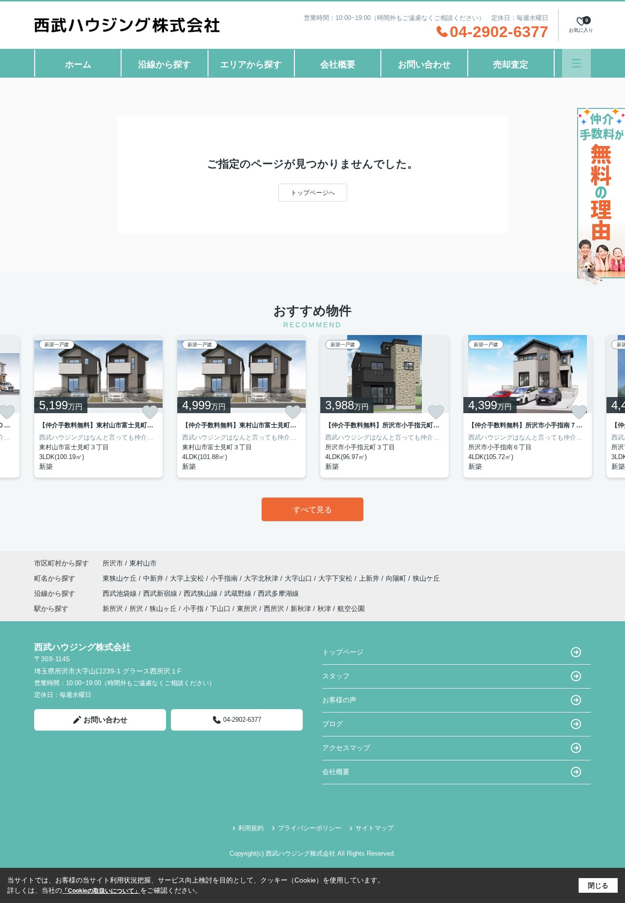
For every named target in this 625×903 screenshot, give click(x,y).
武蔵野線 (238, 593)
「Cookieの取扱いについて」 (101, 890)
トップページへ (313, 192)
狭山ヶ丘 (163, 608)
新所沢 (113, 608)
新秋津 (301, 608)
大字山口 (299, 578)
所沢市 (113, 563)
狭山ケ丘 (426, 578)
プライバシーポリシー (309, 828)
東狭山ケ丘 (121, 578)
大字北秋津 (262, 578)
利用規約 (251, 828)
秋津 (324, 608)
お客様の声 (339, 700)
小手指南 (225, 578)
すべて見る (312, 509)
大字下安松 (336, 578)
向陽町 (397, 578)
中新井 (154, 578)
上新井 (370, 578)
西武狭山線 (202, 593)
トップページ (342, 652)
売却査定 (510, 64)
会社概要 (337, 64)
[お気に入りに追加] (150, 412)
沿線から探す (164, 64)
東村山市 (143, 563)
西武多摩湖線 (278, 593)
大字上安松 (188, 578)
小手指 (193, 608)
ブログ (332, 724)
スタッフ (336, 676)
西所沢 (274, 608)
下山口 (220, 608)
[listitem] (98, 406)
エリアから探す (251, 64)
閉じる (598, 885)
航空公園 (351, 608)
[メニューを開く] (576, 63)
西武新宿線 (161, 593)
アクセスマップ (346, 748)
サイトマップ (374, 828)
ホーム (78, 64)
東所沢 (247, 608)
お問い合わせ (424, 64)
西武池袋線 (121, 593)
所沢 (136, 608)
